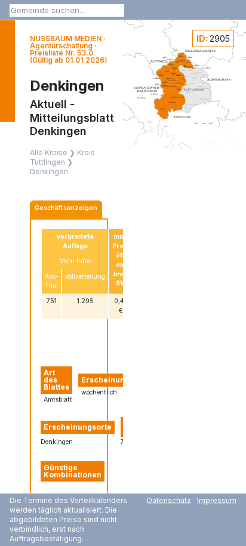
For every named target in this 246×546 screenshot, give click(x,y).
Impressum (216, 500)
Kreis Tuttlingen (62, 157)
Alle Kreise (48, 152)
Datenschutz (169, 500)
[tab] (66, 209)
